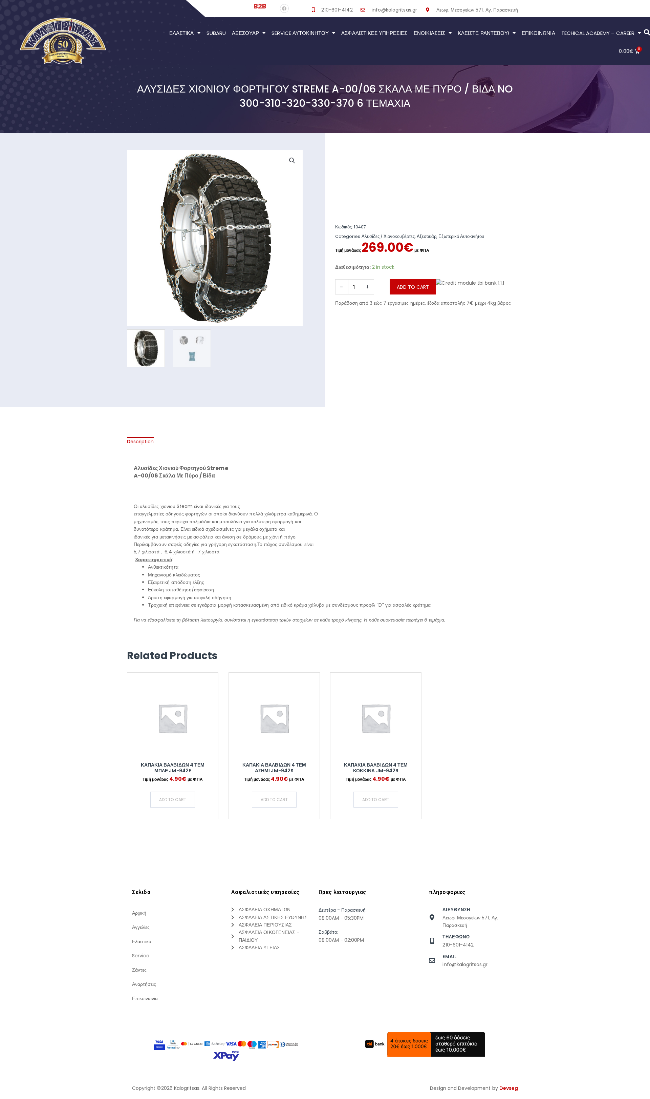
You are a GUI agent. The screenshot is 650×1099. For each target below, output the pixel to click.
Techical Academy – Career (597, 33)
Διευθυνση (456, 910)
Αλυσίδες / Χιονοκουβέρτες (388, 236)
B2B (260, 6)
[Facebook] (284, 8)
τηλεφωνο (456, 937)
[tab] (140, 441)
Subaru (216, 33)
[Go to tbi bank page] (470, 289)
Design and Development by (474, 1088)
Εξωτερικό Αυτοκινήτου (461, 236)
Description (140, 441)
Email (449, 956)
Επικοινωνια (538, 33)
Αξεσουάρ (245, 33)
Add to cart (413, 287)
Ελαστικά (181, 33)
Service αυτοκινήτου (300, 33)
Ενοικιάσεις (430, 33)
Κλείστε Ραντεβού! (483, 33)
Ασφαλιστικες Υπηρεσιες (374, 33)
